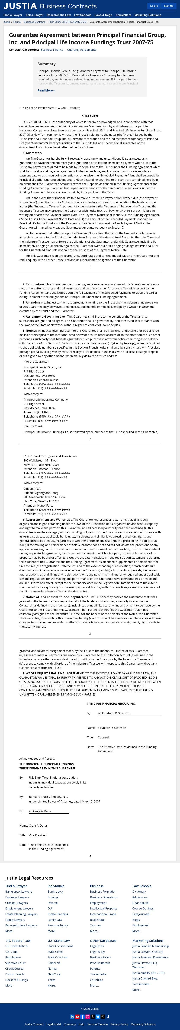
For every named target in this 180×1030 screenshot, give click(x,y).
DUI (50, 908)
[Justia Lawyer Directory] (108, 1017)
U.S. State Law (59, 941)
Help (81, 1024)
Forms (17, 21)
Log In (154, 5)
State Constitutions (60, 946)
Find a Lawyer (13, 15)
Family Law (55, 920)
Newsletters (123, 15)
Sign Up (168, 5)
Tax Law (95, 925)
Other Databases (103, 941)
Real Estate (97, 920)
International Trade (103, 914)
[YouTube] (77, 1017)
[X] (103, 1017)
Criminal (53, 897)
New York (54, 974)
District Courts (14, 974)
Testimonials (140, 984)
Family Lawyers (15, 920)
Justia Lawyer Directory (147, 952)
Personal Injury (58, 925)
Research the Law (59, 15)
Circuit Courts (14, 969)
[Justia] (20, 6)
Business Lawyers (17, 897)
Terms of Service (97, 1024)
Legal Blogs (97, 952)
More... (9, 931)
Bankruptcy (55, 891)
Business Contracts (34, 21)
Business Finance (51, 50)
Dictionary (139, 891)
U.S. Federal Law (18, 941)
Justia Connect (34, 1024)
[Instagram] (87, 1017)
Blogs (136, 920)
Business (97, 886)
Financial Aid (140, 903)
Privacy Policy (119, 1024)
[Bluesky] (98, 1017)
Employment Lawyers (19, 908)
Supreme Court (15, 963)
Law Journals (140, 914)
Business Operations (104, 897)
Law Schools (82, 15)
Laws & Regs (103, 15)
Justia (7, 21)
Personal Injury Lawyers (21, 925)
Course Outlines (143, 908)
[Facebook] (82, 1017)
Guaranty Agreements (81, 50)
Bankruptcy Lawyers (18, 891)
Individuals (56, 886)
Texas (52, 980)
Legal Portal (53, 1024)
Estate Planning (58, 914)
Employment (98, 903)
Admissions (139, 897)
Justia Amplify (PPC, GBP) (148, 973)
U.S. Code (11, 952)
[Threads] (93, 1017)
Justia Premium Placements (150, 957)
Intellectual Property (103, 908)
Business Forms (100, 957)
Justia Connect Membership (150, 946)
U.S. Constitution (16, 946)
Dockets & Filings (16, 980)
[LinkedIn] (72, 1017)
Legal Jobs (97, 946)
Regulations (13, 957)
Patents (95, 969)
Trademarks (98, 974)
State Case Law (58, 957)
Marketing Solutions (147, 15)
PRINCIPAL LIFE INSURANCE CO (67, 21)
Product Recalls (100, 963)
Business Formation (103, 891)
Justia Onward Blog (145, 978)
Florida (52, 969)
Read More (45, 90)
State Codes (55, 952)
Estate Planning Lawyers (21, 914)
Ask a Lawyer (34, 15)
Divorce (53, 903)
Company (70, 1024)
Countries (96, 980)
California (54, 963)
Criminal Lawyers (16, 903)
